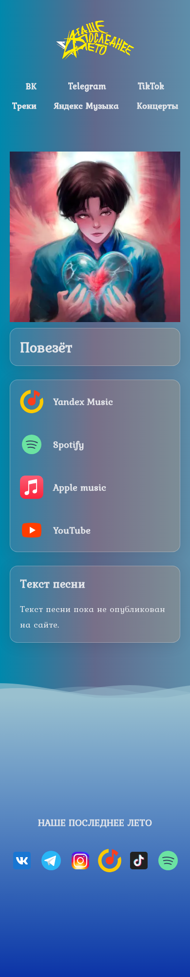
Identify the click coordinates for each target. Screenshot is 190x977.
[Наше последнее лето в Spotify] (168, 860)
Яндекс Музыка (86, 105)
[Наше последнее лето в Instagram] (80, 860)
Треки (24, 105)
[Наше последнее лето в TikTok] (139, 860)
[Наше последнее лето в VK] (22, 860)
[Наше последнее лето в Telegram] (51, 860)
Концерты (157, 105)
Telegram (87, 86)
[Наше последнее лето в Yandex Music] (109, 860)
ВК (31, 86)
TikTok (151, 86)
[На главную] (95, 39)
